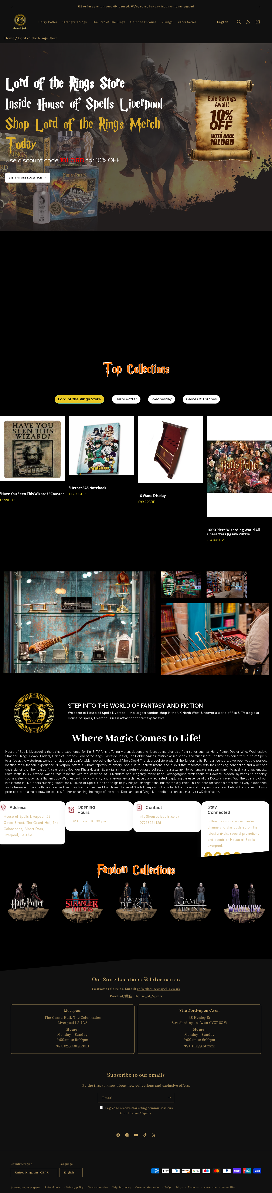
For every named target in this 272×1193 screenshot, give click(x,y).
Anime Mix (75, 481)
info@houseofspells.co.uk (158, 989)
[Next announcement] (260, 7)
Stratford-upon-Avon (199, 1010)
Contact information (147, 1187)
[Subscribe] (169, 1098)
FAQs (167, 1187)
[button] (48, 21)
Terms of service (98, 1187)
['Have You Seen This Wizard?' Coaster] (32, 448)
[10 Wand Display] (170, 449)
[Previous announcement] (12, 7)
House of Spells (30, 1187)
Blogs (179, 1187)
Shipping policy (121, 1187)
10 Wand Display (152, 496)
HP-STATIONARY (8, 487)
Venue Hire (228, 1187)
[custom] (208, 856)
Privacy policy (75, 1187)
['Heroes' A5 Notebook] (101, 445)
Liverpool (72, 1010)
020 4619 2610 (76, 1046)
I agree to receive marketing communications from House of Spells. (138, 1110)
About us (193, 1187)
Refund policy (53, 1187)
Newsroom (210, 1187)
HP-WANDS (144, 489)
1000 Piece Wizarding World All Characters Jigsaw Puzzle (233, 532)
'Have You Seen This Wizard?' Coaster (32, 494)
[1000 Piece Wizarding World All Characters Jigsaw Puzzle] (239, 466)
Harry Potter (213, 523)
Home (9, 38)
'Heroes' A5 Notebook (87, 488)
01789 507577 (203, 1046)
